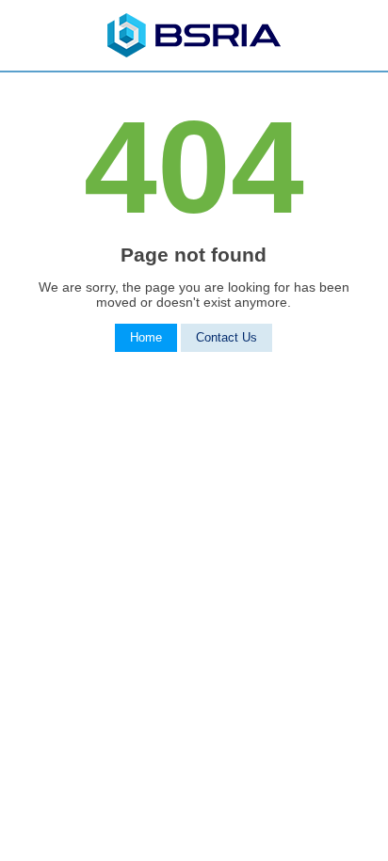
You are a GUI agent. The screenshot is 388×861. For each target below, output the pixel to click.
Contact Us (226, 337)
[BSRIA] (194, 52)
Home (146, 337)
